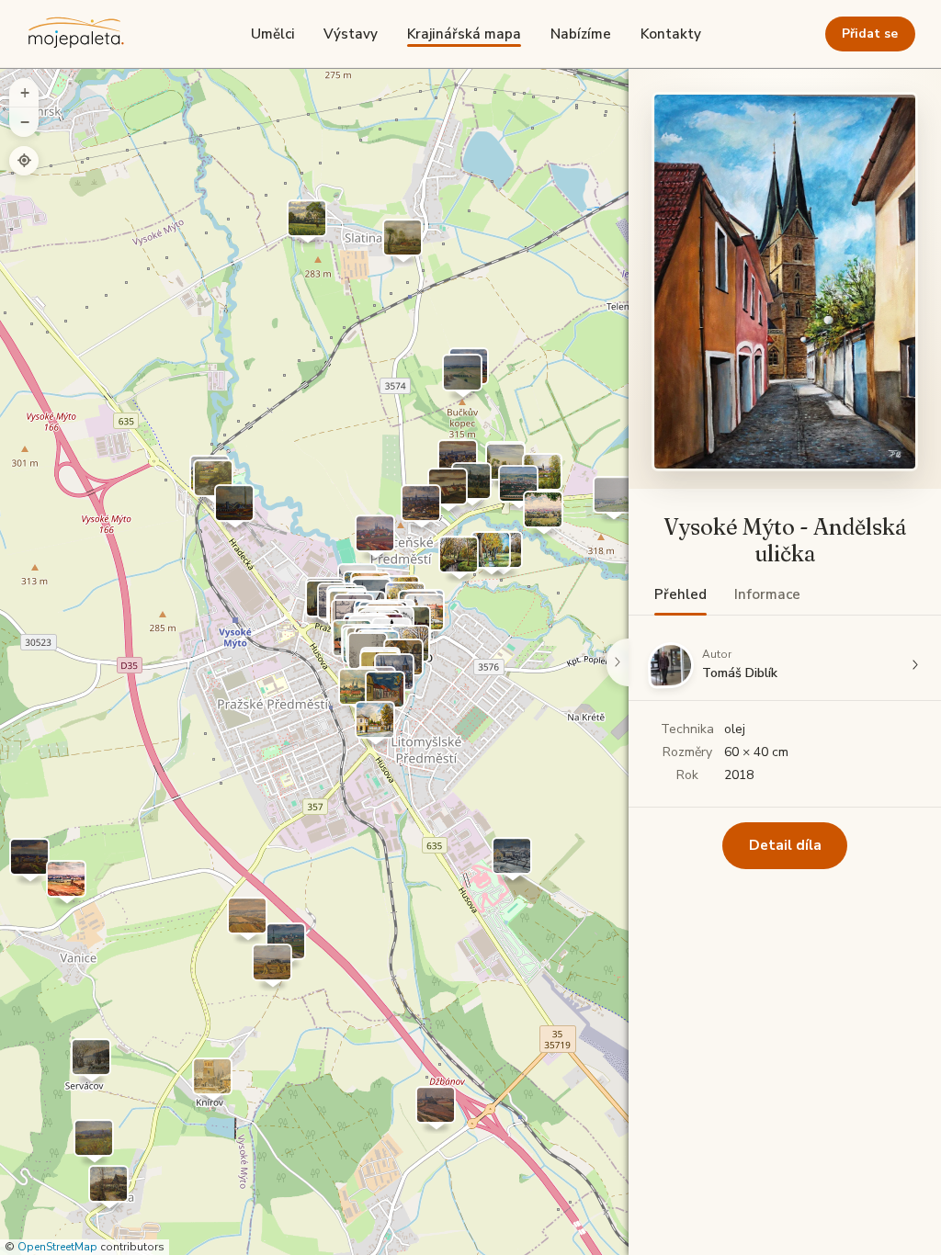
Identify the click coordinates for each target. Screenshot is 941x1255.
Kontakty (671, 34)
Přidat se (870, 33)
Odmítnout (181, 1209)
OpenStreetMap (57, 1246)
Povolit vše (569, 1145)
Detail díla (785, 845)
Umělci (273, 34)
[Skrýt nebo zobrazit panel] (618, 662)
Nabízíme (580, 34)
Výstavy (350, 34)
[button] (542, 477)
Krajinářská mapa (464, 34)
